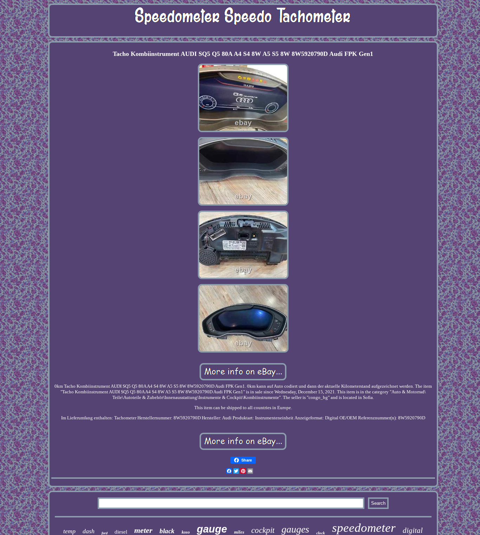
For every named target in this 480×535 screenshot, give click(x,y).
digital (413, 530)
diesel (121, 532)
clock (320, 533)
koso (186, 532)
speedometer (364, 528)
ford (105, 533)
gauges (295, 529)
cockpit (262, 530)
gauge (212, 529)
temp (69, 531)
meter (143, 530)
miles (239, 532)
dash (89, 531)
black (167, 531)
